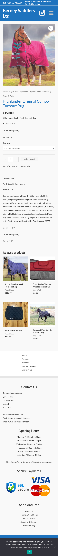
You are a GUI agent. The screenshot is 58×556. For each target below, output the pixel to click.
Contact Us (27, 370)
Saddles (25, 362)
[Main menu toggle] (51, 13)
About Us (29, 511)
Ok (29, 552)
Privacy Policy (29, 518)
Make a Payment (29, 366)
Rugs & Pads (13, 92)
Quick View (15, 279)
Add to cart (29, 159)
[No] (54, 547)
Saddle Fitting (29, 525)
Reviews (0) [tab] (8, 189)
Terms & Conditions (29, 515)
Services (25, 359)
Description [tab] (8, 178)
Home (5, 92)
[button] (50, 28)
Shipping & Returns (29, 522)
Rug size (6, 143)
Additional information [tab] (14, 184)
